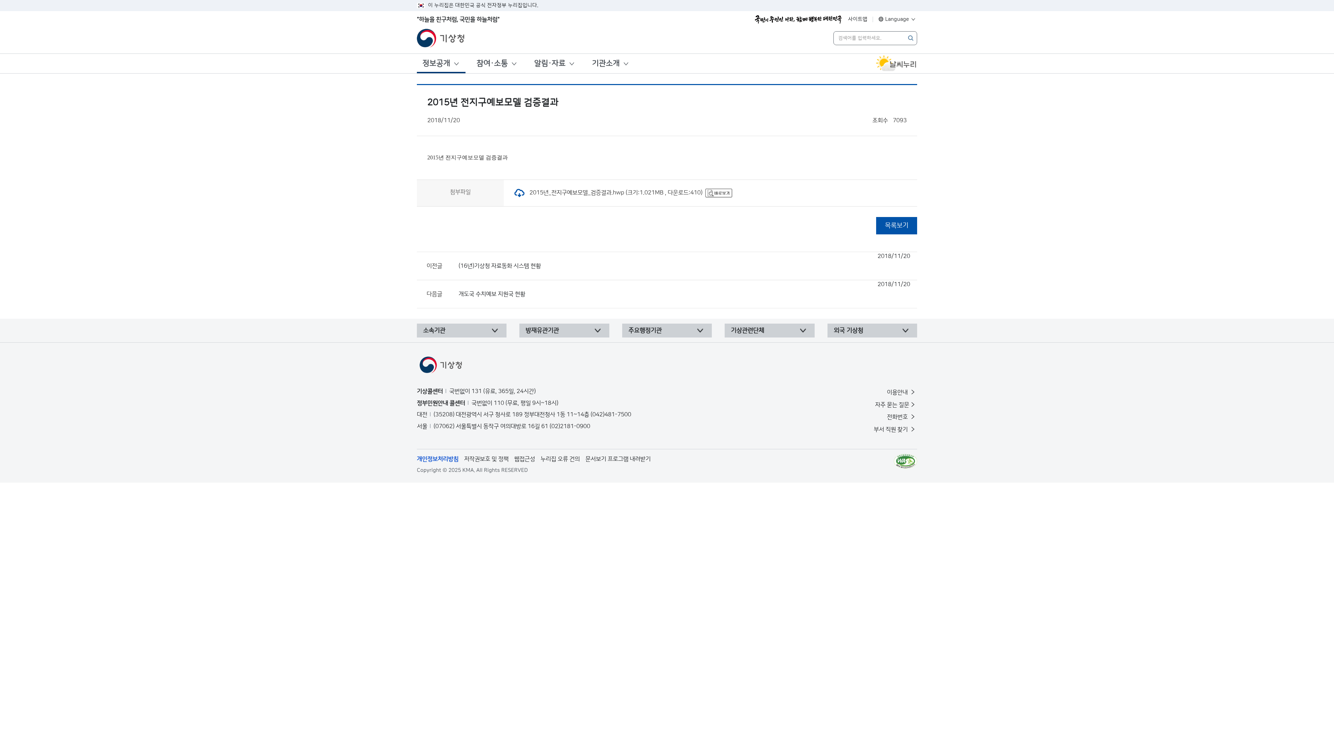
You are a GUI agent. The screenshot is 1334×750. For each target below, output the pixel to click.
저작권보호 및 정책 (486, 459)
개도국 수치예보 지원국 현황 (684, 289)
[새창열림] (896, 63)
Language (897, 19)
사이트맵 (857, 19)
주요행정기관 (645, 330)
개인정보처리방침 (438, 459)
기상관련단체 (747, 330)
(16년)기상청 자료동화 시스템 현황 (684, 261)
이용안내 (898, 392)
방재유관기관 (542, 330)
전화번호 (898, 417)
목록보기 (896, 225)
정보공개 (436, 63)
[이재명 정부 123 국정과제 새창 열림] (798, 19)
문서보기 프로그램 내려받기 (618, 459)
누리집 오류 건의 (560, 459)
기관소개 (606, 63)
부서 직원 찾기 (891, 429)
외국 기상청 (848, 330)
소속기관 (434, 330)
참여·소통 (492, 63)
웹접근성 (524, 459)
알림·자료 (550, 63)
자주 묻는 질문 (892, 405)
